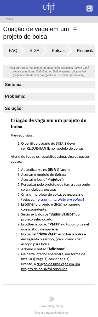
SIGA (34, 50)
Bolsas (58, 50)
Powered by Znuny (51, 306)
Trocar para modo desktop (51, 312)
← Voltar (7, 19)
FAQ (13, 50)
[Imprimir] (75, 31)
